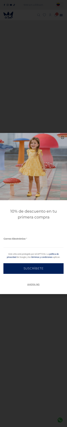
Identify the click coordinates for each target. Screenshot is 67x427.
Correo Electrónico (15, 238)
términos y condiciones (42, 257)
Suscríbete (34, 268)
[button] (62, 137)
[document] (33, 213)
